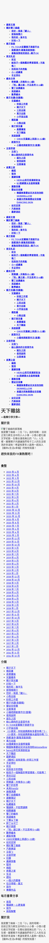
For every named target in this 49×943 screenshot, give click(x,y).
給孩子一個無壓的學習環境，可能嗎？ (26, 772)
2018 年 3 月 (12, 602)
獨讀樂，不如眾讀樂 (16, 807)
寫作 (8, 886)
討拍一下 (15, 40)
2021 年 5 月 (12, 497)
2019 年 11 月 (12, 541)
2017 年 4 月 (12, 636)
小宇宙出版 (22, 116)
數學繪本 (15, 94)
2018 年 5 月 (12, 595)
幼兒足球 (15, 205)
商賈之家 (10, 167)
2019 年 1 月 (12, 573)
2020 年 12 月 (13, 509)
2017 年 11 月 (12, 614)
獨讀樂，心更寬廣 (15, 905)
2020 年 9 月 (12, 519)
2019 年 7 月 (12, 554)
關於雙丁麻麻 (13, 27)
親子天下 (21, 107)
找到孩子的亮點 (19, 69)
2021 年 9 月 (12, 487)
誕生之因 (21, 158)
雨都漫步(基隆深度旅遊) (23, 50)
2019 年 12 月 (13, 538)
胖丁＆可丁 (12, 823)
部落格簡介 (17, 34)
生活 (8, 874)
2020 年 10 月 (13, 516)
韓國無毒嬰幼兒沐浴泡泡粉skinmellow (26, 747)
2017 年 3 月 (12, 640)
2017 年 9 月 (12, 621)
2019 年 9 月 (12, 548)
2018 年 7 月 (12, 589)
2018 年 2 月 (12, 605)
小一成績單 (17, 72)
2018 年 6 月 (12, 592)
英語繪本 (15, 91)
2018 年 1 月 (12, 608)
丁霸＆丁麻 (12, 820)
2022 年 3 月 (12, 478)
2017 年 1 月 (12, 646)
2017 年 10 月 (13, 617)
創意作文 (15, 142)
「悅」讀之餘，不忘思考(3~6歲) (27, 85)
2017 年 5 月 (12, 633)
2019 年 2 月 (12, 570)
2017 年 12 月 (13, 611)
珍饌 (8, 858)
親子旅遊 (10, 43)
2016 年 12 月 (13, 649)
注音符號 (10, 148)
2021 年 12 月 (13, 481)
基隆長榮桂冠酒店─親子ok (25, 53)
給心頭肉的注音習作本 (22, 154)
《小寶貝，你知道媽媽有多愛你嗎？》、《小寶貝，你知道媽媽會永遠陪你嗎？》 (27, 733)
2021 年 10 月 (13, 484)
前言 (13, 59)
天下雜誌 (21, 132)
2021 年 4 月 (12, 500)
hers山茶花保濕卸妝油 (28, 180)
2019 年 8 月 (12, 551)
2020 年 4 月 (12, 532)
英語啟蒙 (15, 135)
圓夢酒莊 (15, 211)
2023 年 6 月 (12, 471)
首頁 (8, 901)
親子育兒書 (17, 126)
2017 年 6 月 (12, 630)
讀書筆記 (11, 797)
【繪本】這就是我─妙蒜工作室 (22, 759)
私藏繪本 (11, 804)
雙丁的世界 (12, 785)
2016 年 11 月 (12, 652)
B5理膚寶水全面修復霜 (28, 183)
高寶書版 (21, 129)
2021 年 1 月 (12, 506)
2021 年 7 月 (12, 494)
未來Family (12, 788)
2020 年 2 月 (12, 535)
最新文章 (10, 24)
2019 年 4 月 (12, 563)
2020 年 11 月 (13, 513)
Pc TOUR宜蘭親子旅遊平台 (25, 46)
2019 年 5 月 (12, 560)
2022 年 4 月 (12, 475)
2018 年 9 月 (12, 582)
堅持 (13, 173)
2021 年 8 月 (12, 490)
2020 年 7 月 (12, 525)
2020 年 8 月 (12, 522)
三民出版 (21, 110)
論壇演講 (11, 791)
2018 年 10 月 (13, 579)
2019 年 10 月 (13, 544)
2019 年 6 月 (12, 557)
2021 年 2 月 (12, 503)
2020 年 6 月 (12, 529)
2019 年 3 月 (12, 567)
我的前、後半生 (19, 37)
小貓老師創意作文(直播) (29, 145)
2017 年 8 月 (12, 624)
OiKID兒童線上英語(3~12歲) (31, 138)
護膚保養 (15, 177)
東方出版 (21, 113)
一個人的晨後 (13, 880)
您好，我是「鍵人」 (21, 31)
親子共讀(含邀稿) (14, 97)
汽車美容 (15, 208)
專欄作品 (11, 889)
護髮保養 (15, 186)
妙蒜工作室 (22, 104)
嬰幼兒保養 (17, 189)
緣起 (13, 170)
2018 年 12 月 (13, 576)
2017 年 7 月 (12, 627)
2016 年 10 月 (13, 655)
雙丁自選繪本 (18, 88)
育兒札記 (10, 56)
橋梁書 (14, 119)
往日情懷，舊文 (14, 883)
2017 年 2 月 (12, 643)
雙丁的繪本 (12, 813)
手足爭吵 (15, 75)
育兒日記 (11, 775)
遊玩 (8, 877)
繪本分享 (10, 78)
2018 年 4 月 (12, 598)
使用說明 (21, 161)
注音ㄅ (14, 151)
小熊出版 (21, 123)
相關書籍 (11, 810)
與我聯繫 (11, 911)
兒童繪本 (15, 100)
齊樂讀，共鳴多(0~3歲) (23, 81)
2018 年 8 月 (12, 586)
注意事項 (21, 164)
